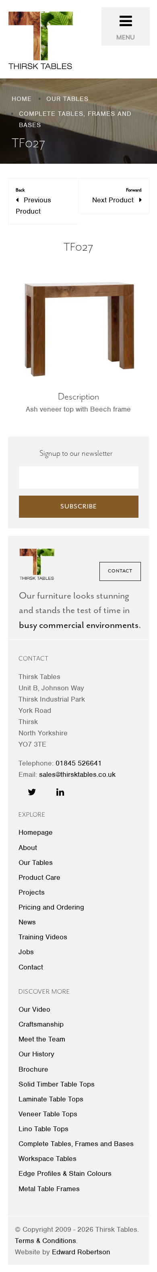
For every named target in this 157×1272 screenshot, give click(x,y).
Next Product (117, 195)
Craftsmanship (41, 1024)
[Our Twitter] (32, 792)
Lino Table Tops (43, 1128)
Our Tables (36, 862)
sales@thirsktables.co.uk (77, 774)
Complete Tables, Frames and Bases (76, 1143)
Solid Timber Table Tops (57, 1084)
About (28, 847)
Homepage (36, 832)
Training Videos (43, 936)
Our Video (34, 1009)
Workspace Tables (47, 1158)
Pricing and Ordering (51, 907)
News (27, 922)
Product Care (39, 877)
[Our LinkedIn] (60, 792)
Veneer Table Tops (48, 1113)
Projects (32, 892)
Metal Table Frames (49, 1188)
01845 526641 (79, 763)
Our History (36, 1054)
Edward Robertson (81, 1251)
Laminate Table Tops (51, 1099)
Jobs (26, 951)
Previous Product (33, 201)
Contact (120, 571)
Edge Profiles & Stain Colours (65, 1173)
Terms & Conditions (45, 1240)
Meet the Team (42, 1039)
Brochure (33, 1069)
